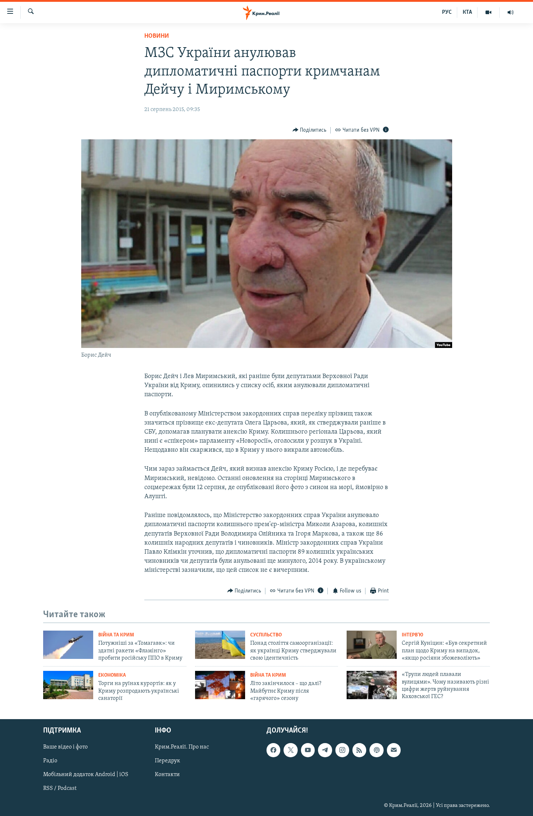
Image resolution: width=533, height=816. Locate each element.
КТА (467, 12)
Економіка (112, 675)
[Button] (310, 130)
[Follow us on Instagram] (342, 750)
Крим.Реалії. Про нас (182, 747)
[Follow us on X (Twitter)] (290, 750)
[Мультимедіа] (489, 12)
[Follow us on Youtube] (308, 750)
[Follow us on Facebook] (273, 750)
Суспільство (266, 635)
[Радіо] (510, 12)
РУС (447, 12)
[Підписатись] (394, 750)
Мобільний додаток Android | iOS (85, 775)
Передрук (167, 761)
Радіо (50, 761)
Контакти (167, 775)
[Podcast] (376, 750)
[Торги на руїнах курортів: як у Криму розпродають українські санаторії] (68, 685)
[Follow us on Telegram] (325, 750)
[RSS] (359, 750)
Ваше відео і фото (65, 747)
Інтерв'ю (412, 635)
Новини (156, 36)
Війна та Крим (116, 635)
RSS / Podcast (60, 788)
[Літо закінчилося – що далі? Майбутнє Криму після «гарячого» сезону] (220, 685)
